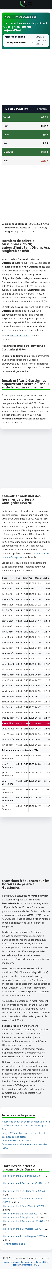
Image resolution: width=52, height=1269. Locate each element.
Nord (7, 16)
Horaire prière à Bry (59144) (18, 1217)
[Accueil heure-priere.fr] (23, 3)
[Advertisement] (26, 77)
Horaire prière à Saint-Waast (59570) (23, 1206)
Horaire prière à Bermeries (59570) (22, 1228)
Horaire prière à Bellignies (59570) (22, 1175)
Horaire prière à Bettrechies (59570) (23, 1183)
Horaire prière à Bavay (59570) (20, 1213)
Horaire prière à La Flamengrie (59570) (24, 1190)
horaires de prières (20, 335)
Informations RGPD (30, 1264)
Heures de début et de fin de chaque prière (26, 1121)
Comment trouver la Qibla (16, 1140)
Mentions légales (11, 1262)
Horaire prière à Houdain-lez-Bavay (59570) (22, 1200)
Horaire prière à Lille (13, 1243)
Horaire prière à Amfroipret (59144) (23, 1221)
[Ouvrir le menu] (30, 3)
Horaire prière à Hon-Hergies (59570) (24, 1236)
